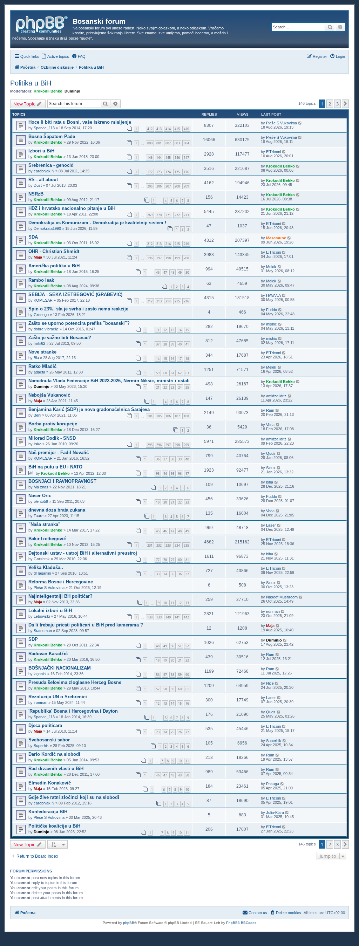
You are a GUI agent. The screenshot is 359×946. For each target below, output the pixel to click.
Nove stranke (42, 352)
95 (172, 473)
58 (172, 674)
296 (159, 445)
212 (150, 243)
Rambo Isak (41, 280)
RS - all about (43, 179)
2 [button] (329, 104)
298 (177, 445)
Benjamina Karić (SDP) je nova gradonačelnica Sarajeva (89, 409)
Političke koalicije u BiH (54, 826)
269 (150, 215)
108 (186, 416)
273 (186, 215)
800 (150, 143)
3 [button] (337, 104)
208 (177, 186)
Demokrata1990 (47, 228)
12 (165, 330)
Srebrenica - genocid (51, 165)
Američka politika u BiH (54, 265)
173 (159, 172)
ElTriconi (273, 152)
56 (158, 674)
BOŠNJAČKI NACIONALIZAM (59, 668)
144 (159, 157)
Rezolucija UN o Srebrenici (57, 696)
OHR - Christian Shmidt (53, 251)
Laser (271, 525)
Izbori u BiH (41, 150)
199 (177, 258)
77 (158, 559)
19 (158, 502)
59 (158, 373)
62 (180, 373)
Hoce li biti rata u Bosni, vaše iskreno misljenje (79, 122)
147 (186, 157)
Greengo (41, 315)
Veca (270, 425)
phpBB (128, 923)
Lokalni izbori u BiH (50, 610)
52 (187, 646)
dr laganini (42, 573)
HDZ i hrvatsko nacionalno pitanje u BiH (71, 208)
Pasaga (272, 784)
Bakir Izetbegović (47, 538)
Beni (37, 415)
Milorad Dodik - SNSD (52, 438)
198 (168, 258)
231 (150, 545)
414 (168, 128)
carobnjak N (44, 171)
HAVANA (273, 295)
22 (165, 387)
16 (172, 358)
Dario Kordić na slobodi (54, 754)
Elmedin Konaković (49, 783)
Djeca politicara (45, 725)
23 (172, 387)
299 (186, 445)
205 (150, 186)
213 (159, 243)
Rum (270, 410)
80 (180, 559)
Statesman (43, 631)
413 (159, 128)
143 (150, 157)
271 (168, 215)
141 (177, 617)
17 (180, 358)
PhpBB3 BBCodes (241, 923)
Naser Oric (39, 495)
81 (187, 559)
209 (186, 186)
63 (187, 373)
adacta (39, 372)
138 (150, 617)
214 (168, 243)
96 (180, 473)
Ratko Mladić (42, 366)
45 (158, 531)
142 (186, 617)
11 (158, 330)
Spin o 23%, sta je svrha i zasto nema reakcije (78, 308)
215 (177, 243)
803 (177, 143)
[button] (345, 104)
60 (165, 373)
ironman (273, 611)
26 (180, 732)
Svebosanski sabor (49, 739)
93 (158, 473)
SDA (33, 237)
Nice (270, 683)
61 (172, 373)
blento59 (41, 501)
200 (186, 258)
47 (165, 272)
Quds (271, 453)
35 (172, 574)
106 (168, 416)
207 (168, 186)
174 (168, 172)
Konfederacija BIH (47, 811)
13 (172, 330)
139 (159, 617)
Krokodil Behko (48, 91)
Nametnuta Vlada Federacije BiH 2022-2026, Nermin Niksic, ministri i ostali (109, 380)
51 (180, 646)
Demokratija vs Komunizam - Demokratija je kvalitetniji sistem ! (97, 222)
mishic (271, 324)
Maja (38, 257)
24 (180, 387)
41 (187, 344)
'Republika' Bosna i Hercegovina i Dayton (73, 711)
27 (187, 732)
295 (150, 445)
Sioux (271, 468)
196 (150, 258)
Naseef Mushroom (282, 597)
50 (187, 272)
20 (165, 502)
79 (172, 559)
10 (165, 603)
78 (165, 559)
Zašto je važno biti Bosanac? (59, 337)
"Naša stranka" (44, 524)
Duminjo (72, 91)
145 (168, 157)
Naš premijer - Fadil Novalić (58, 452)
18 (187, 358)
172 (150, 172)
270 (159, 215)
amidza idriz (276, 396)
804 (186, 143)
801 (159, 143)
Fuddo (271, 310)
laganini (40, 674)
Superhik (41, 745)
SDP (33, 639)
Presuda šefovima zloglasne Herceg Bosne (74, 682)
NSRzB (35, 194)
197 (159, 258)
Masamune (276, 238)
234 (177, 545)
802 (168, 143)
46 (158, 272)
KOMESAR (43, 300)
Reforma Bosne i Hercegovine (60, 581)
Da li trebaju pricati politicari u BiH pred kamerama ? (85, 625)
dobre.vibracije (46, 329)
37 (158, 344)
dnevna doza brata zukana (56, 510)
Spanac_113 (44, 128)
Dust (38, 185)
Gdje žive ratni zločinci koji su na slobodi (73, 797)
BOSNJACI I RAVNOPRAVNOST (62, 481)
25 (187, 387)
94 (165, 473)
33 (158, 574)
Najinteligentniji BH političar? (60, 596)
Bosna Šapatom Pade (51, 136)
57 (165, 674)
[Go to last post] (300, 123)
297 (168, 445)
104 (150, 416)
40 (180, 344)
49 (180, 272)
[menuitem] (55, 56)
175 (177, 172)
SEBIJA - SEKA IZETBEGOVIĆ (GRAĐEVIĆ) (75, 294)
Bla (36, 358)
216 (186, 243)
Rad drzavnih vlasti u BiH (55, 768)
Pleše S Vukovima (281, 123)
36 (158, 459)
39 (172, 344)
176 (186, 172)
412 (150, 128)
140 (168, 617)
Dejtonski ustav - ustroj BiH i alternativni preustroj (82, 553)
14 (180, 330)
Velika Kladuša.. (45, 567)
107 (177, 416)
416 (186, 128)
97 (187, 473)
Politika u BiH (30, 83)
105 (159, 416)
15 (187, 330)
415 (177, 128)
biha (269, 482)
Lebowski (42, 616)
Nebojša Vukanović (49, 395)
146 (177, 157)
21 (158, 387)
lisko (37, 444)
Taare (38, 516)
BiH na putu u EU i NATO (55, 466)
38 (165, 344)
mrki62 (39, 343)
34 (165, 574)
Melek (271, 267)
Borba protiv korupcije (52, 423)
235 (186, 545)
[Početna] (42, 23)
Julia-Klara (275, 812)
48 (172, 272)
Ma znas (41, 487)
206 (159, 186)
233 (168, 545)
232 (159, 545)
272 (177, 215)
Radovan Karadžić (48, 653)
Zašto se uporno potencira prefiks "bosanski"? (79, 323)
